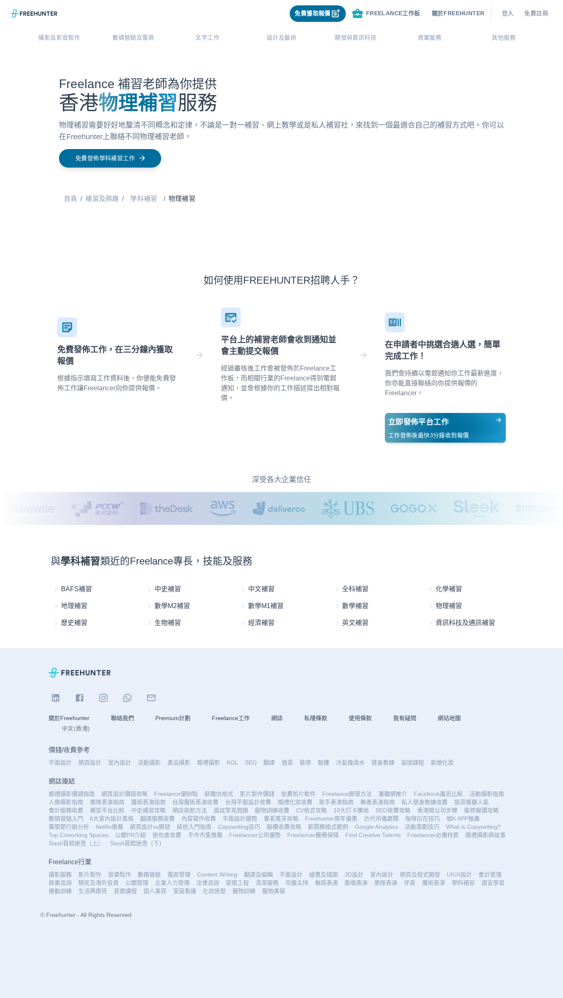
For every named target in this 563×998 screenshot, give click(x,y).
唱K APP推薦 (463, 818)
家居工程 (237, 882)
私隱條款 (315, 718)
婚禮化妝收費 (295, 802)
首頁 (70, 198)
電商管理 (178, 874)
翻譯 (269, 762)
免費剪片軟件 (298, 793)
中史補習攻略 (148, 810)
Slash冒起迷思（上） (76, 843)
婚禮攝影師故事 (485, 835)
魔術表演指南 (148, 802)
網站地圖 (449, 718)
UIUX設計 (459, 874)
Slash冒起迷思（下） (137, 843)
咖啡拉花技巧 (422, 818)
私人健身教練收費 (424, 802)
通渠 (287, 762)
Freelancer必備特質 (433, 835)
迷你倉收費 (166, 835)
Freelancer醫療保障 (313, 835)
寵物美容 (273, 891)
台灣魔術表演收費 (195, 802)
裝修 (305, 762)
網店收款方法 (189, 810)
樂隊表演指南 (107, 802)
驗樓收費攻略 (284, 826)
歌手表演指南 (336, 802)
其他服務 (504, 37)
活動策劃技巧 (422, 826)
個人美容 (155, 891)
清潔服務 (267, 882)
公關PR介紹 (130, 835)
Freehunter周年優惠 (331, 818)
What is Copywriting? (473, 826)
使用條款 (360, 718)
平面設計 (60, 762)
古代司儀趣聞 (381, 818)
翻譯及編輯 (258, 874)
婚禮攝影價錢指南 (72, 793)
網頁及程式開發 (420, 874)
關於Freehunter (69, 718)
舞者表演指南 (377, 802)
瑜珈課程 (412, 762)
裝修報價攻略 (481, 810)
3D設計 (354, 874)
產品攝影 (178, 762)
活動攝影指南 (486, 793)
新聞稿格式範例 (328, 826)
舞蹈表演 (326, 882)
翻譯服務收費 (157, 818)
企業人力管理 (172, 882)
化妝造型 (214, 891)
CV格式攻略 (311, 810)
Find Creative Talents (373, 835)
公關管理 (136, 882)
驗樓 (323, 762)
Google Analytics (376, 826)
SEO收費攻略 (393, 810)
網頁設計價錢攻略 (124, 793)
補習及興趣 (102, 198)
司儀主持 (296, 882)
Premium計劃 (172, 718)
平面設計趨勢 (240, 818)
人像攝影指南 (66, 802)
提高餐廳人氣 (471, 802)
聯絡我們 (122, 718)
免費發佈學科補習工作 (105, 158)
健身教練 (382, 762)
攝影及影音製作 (59, 37)
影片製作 (89, 874)
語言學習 (492, 882)
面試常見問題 (230, 810)
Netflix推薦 (109, 826)
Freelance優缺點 (176, 793)
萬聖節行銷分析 (69, 826)
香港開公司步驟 (437, 810)
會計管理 (490, 874)
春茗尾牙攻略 (281, 818)
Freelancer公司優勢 (255, 835)
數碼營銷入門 (66, 818)
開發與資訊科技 (355, 37)
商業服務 (430, 37)
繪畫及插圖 (323, 874)
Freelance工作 (231, 718)
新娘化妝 (442, 762)
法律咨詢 (207, 882)
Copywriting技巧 (239, 826)
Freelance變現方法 (347, 793)
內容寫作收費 (198, 818)
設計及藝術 (281, 37)
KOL (232, 762)
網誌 (277, 718)
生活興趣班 (92, 891)
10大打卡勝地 (351, 810)
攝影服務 (60, 874)
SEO (251, 762)
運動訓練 (60, 891)
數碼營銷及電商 (133, 37)
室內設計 (119, 762)
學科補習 (143, 198)
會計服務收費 (66, 810)
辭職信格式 (218, 793)
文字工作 (207, 37)
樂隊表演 (385, 882)
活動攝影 (149, 762)
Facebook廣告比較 (438, 793)
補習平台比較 (107, 810)
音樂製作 (119, 874)
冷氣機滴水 (350, 762)
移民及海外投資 (98, 882)
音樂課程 (125, 891)
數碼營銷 (149, 874)
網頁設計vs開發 (150, 826)
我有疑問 (404, 718)
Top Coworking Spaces (78, 835)
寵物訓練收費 (272, 810)
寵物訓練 (244, 891)
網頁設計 (89, 762)
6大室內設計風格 (112, 818)
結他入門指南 (194, 826)
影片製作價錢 (257, 793)
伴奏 (409, 882)
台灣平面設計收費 (248, 802)
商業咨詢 (60, 882)
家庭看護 (184, 891)
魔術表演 (433, 882)
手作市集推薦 (205, 835)
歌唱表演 (356, 882)
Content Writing (217, 874)
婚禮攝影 (208, 762)
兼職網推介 (392, 793)
